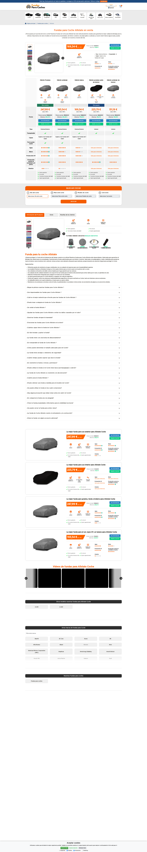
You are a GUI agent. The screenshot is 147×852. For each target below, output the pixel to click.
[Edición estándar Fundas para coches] (62, 88)
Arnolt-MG (37, 658)
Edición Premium (45, 80)
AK (110, 638)
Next (62, 58)
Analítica (70, 850)
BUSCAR (73, 201)
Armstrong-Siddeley (86, 651)
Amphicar (61, 651)
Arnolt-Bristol (110, 651)
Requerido (62, 850)
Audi (110, 658)
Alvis (110, 644)
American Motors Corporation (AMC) (36, 651)
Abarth (37, 638)
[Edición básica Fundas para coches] (79, 88)
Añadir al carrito (115, 48)
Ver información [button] (115, 45)
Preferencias (78, 850)
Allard (61, 644)
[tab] (35, 215)
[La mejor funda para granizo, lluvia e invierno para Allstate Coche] (45, 511)
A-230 (36, 607)
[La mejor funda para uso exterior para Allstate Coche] (45, 444)
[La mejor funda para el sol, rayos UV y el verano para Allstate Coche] (45, 544)
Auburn (86, 658)
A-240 (61, 607)
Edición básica (79, 80)
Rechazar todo (82, 847)
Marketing (85, 850)
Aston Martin (61, 658)
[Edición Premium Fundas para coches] (45, 88)
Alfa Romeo (36, 644)
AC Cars (61, 638)
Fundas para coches (42, 23)
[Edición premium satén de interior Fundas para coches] (96, 88)
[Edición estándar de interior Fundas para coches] (113, 88)
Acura (85, 638)
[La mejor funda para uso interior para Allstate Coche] (45, 478)
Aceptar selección (73, 847)
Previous (26, 578)
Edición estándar (62, 80)
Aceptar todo (64, 847)
